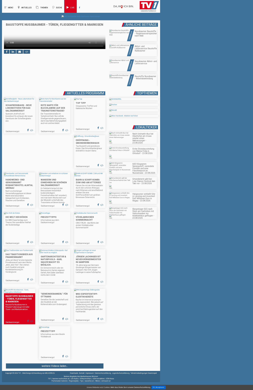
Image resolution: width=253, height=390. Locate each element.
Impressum (90, 373)
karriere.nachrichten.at (61, 379)
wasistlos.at (89, 381)
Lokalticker (146, 127)
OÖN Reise (110, 379)
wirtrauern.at (106, 381)
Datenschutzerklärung (103, 373)
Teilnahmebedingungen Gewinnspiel (143, 373)
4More (97, 381)
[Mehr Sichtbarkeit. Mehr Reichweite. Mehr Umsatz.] (81, 16)
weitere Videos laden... (55, 365)
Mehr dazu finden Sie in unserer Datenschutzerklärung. (131, 387)
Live (72, 7)
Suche (59, 7)
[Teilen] (19, 52)
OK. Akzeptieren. (159, 387)
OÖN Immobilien (98, 379)
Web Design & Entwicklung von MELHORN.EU (38, 373)
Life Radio (74, 379)
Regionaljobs (73, 381)
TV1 (49, 379)
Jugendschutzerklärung (121, 373)
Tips (81, 381)
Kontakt (82, 373)
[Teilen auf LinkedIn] (13, 52)
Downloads (74, 373)
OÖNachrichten (85, 379)
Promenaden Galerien (59, 381)
